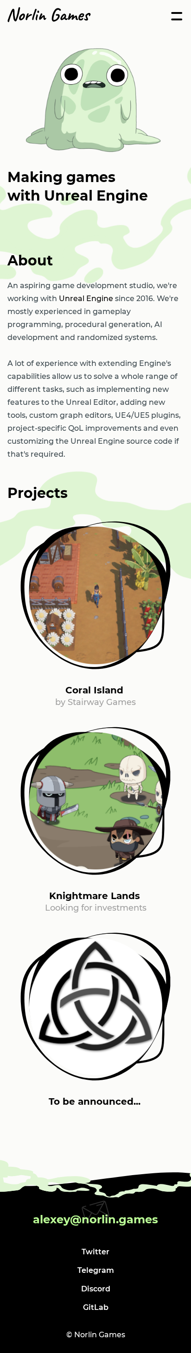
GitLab (95, 1307)
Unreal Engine (96, 195)
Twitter (95, 1251)
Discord (95, 1288)
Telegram (95, 1270)
